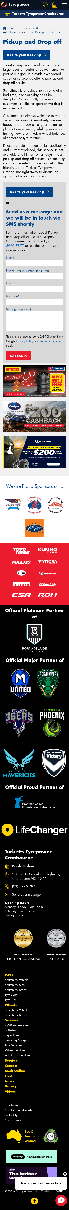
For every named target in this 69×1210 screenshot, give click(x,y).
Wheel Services (15, 1050)
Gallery (10, 1086)
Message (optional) (18, 309)
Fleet (8, 1076)
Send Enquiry (18, 355)
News (9, 1081)
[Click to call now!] (45, 5)
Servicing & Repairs (17, 1040)
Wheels (11, 1005)
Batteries (10, 1030)
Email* (10, 283)
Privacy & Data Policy (27, 1191)
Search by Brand (16, 990)
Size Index (11, 1105)
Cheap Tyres (13, 1120)
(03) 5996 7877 (24, 886)
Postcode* (12, 296)
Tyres (9, 975)
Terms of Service (50, 341)
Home (11, 28)
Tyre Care (11, 995)
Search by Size (15, 985)
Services (11, 1020)
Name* (11, 258)
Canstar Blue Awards (18, 1110)
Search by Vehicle (16, 980)
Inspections (12, 1035)
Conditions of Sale (51, 1191)
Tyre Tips (10, 1000)
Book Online (15, 1071)
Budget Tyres (13, 1115)
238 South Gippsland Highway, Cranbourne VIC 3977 (36, 876)
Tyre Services (13, 1045)
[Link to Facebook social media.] (34, 1201)
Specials (11, 1060)
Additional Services (17, 1055)
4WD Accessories (16, 1025)
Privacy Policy (24, 341)
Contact (11, 1065)
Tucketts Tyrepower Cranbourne (37, 14)
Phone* (27, 271)
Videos (10, 1091)
